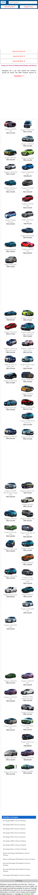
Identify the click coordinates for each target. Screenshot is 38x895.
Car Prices (19, 881)
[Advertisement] (19, 29)
